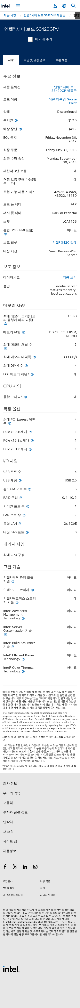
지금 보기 (70, 278)
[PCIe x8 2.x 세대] (30, 432)
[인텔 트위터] (15, 867)
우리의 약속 (11, 793)
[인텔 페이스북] (4, 867)
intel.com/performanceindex (21, 921)
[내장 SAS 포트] (27, 532)
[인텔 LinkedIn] (25, 867)
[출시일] (16, 120)
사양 (11, 60)
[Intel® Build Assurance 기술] (13, 646)
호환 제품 (61, 60)
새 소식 (8, 832)
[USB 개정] (20, 480)
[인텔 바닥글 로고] (11, 969)
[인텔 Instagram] (35, 867)
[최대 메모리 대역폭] (34, 357)
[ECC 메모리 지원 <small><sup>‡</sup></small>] (32, 374)
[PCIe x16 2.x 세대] (32, 440)
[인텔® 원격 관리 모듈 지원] (13, 581)
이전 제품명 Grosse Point (63, 101)
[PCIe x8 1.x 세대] (30, 449)
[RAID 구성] (21, 497)
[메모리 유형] (23, 332)
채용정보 (9, 851)
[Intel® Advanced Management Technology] (23, 618)
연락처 (8, 822)
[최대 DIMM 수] (26, 365)
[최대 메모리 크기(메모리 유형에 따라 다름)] (5, 323)
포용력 (8, 803)
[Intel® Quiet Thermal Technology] (23, 671)
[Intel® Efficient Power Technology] (23, 659)
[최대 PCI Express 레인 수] (9, 423)
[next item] (77, 15)
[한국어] (64, 6)
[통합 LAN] (20, 523)
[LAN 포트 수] (24, 515)
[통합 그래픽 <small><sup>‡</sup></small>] (25, 397)
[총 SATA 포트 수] (29, 489)
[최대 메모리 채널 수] (5, 348)
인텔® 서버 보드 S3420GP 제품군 (64, 89)
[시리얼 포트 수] (27, 506)
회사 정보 (10, 783)
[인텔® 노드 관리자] (32, 590)
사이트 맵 (10, 841)
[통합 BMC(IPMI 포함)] (5, 234)
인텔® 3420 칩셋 (64, 243)
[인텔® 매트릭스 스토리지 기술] (17, 602)
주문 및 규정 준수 (35, 60)
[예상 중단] (20, 129)
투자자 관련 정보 (15, 812)
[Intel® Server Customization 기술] (5, 634)
